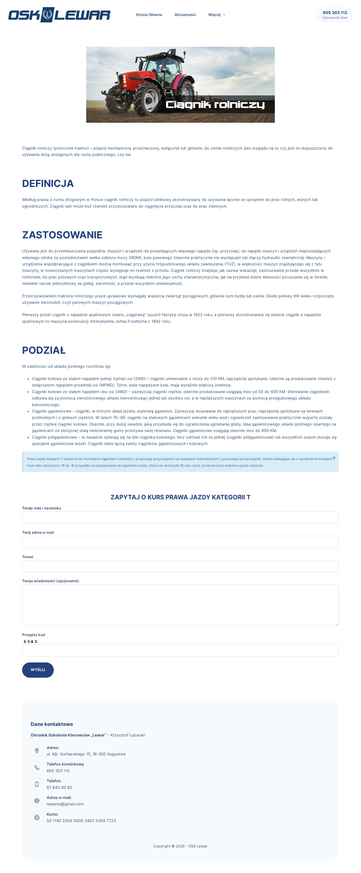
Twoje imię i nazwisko (41, 508)
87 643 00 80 (59, 787)
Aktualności (185, 14)
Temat (27, 556)
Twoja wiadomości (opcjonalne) (50, 581)
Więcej (214, 14)
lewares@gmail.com (65, 803)
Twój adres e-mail (38, 532)
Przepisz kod (33, 634)
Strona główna (149, 14)
